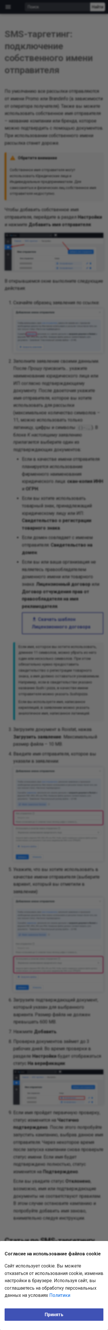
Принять (54, 1314)
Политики (59, 1295)
